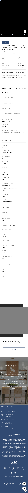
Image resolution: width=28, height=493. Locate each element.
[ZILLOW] (13, 468)
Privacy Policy (19, 484)
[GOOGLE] (18, 468)
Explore (14, 349)
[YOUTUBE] (15, 472)
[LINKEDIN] (11, 472)
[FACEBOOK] (9, 468)
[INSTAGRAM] (5, 468)
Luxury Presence (18, 476)
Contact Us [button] (14, 396)
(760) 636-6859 (8, 423)
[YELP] (22, 468)
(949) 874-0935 (8, 416)
